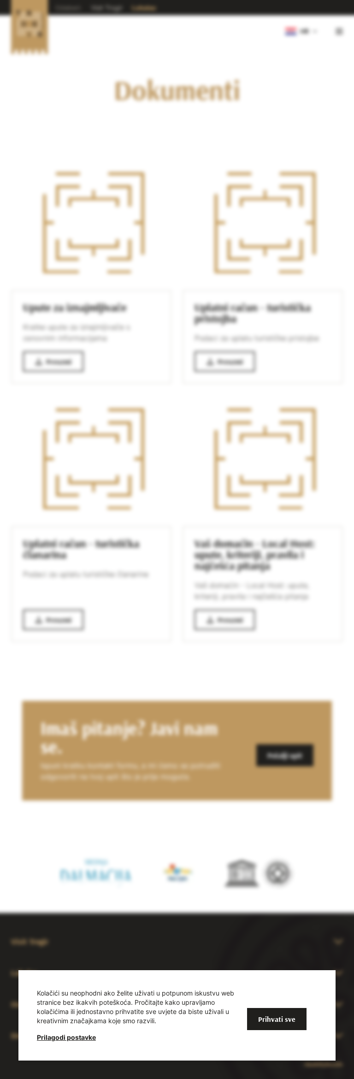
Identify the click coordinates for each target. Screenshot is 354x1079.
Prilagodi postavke (66, 1037)
